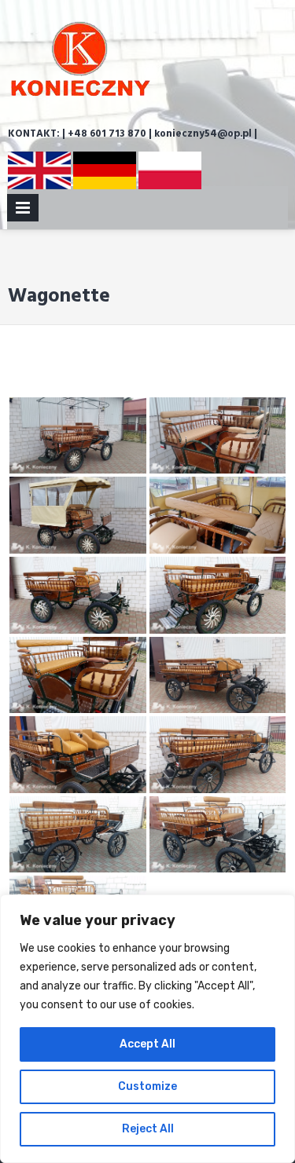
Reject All (148, 1129)
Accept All (147, 1044)
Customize (147, 1086)
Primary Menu (23, 210)
